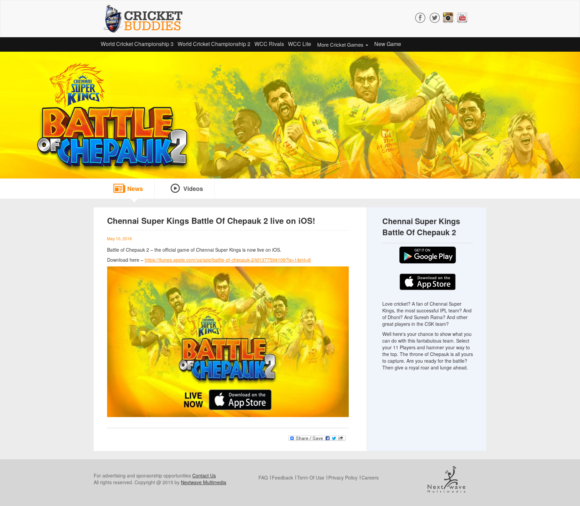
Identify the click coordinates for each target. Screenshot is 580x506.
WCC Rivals (269, 44)
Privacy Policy (342, 477)
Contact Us (204, 475)
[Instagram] (448, 16)
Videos (193, 188)
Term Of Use (310, 477)
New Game (387, 44)
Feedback (282, 477)
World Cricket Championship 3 (137, 44)
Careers (370, 477)
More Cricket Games (341, 44)
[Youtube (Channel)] (462, 16)
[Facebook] (420, 16)
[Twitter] (434, 16)
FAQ (263, 477)
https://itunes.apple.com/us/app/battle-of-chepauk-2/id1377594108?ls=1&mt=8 (228, 259)
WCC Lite (299, 44)
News (135, 188)
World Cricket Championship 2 (214, 44)
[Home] (146, 19)
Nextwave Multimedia (203, 482)
